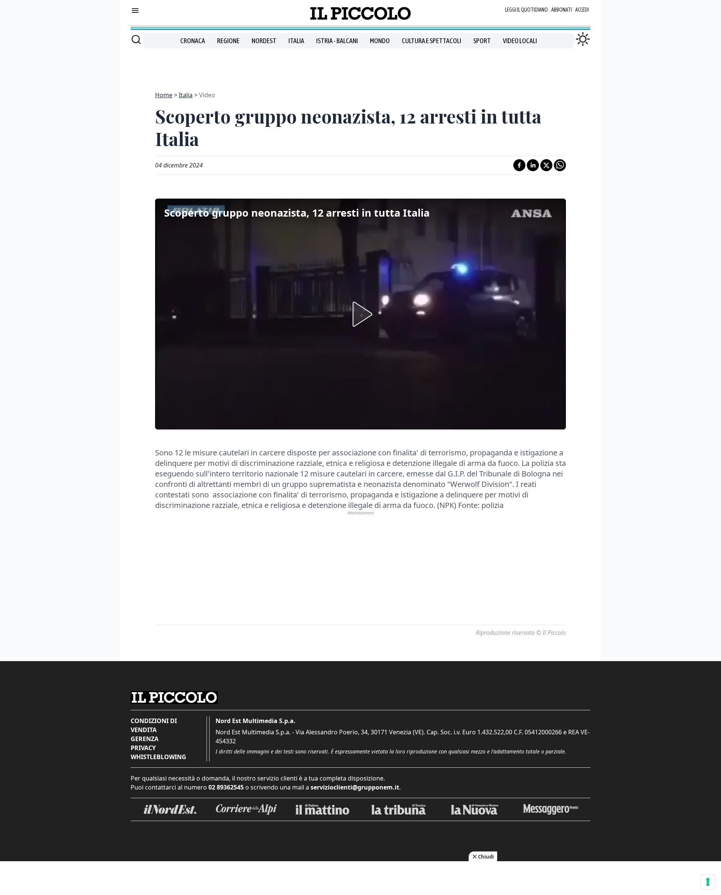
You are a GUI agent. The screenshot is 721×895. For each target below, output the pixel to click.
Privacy (143, 748)
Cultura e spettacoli (431, 41)
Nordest (264, 41)
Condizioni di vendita (154, 725)
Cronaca (192, 41)
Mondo (380, 41)
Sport (482, 41)
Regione (228, 41)
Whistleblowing (158, 757)
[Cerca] (136, 39)
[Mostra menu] (135, 10)
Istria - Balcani (337, 41)
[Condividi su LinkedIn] (533, 165)
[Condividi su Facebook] (519, 165)
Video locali (520, 41)
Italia (296, 41)
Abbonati (561, 10)
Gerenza (144, 739)
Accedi (582, 10)
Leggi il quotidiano (526, 10)
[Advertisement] (360, 65)
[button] (360, 314)
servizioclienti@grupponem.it (355, 787)
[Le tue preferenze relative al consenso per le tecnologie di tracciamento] (708, 882)
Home (163, 95)
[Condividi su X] (546, 165)
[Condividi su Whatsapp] (560, 165)
